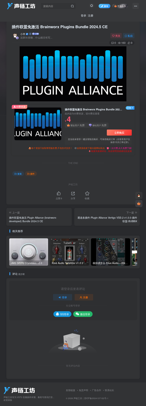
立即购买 (119, 132)
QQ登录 (64, 314)
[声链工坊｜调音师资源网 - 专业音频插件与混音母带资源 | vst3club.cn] (19, 390)
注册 (90, 15)
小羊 (22, 34)
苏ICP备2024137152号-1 (96, 398)
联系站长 (109, 390)
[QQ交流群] (138, 195)
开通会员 (121, 5)
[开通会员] (138, 203)
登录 (83, 15)
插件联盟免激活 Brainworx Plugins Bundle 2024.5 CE (60, 26)
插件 (32, 173)
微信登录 (85, 314)
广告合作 (96, 390)
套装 (19, 173)
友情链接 (70, 390)
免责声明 (83, 390)
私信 (130, 35)
